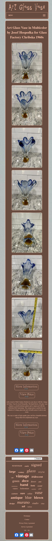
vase (38, 492)
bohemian (24, 488)
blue (28, 497)
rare (22, 493)
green (15, 481)
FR (29, 530)
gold (39, 489)
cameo (14, 493)
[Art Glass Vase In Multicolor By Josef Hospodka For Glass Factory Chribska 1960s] (27, 63)
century (21, 472)
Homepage (27, 516)
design (12, 504)
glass (31, 470)
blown (38, 498)
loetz (33, 485)
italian (30, 507)
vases (15, 488)
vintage (22, 476)
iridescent (37, 476)
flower (33, 482)
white (29, 493)
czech (27, 466)
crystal (39, 486)
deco (25, 481)
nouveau (17, 465)
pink (40, 482)
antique (17, 497)
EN (25, 530)
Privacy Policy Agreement (27, 523)
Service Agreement (27, 527)
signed (36, 465)
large (12, 471)
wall (12, 477)
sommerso (15, 486)
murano (23, 502)
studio (35, 503)
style (41, 472)
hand (24, 485)
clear (42, 504)
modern (34, 489)
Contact (27, 519)
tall (23, 506)
